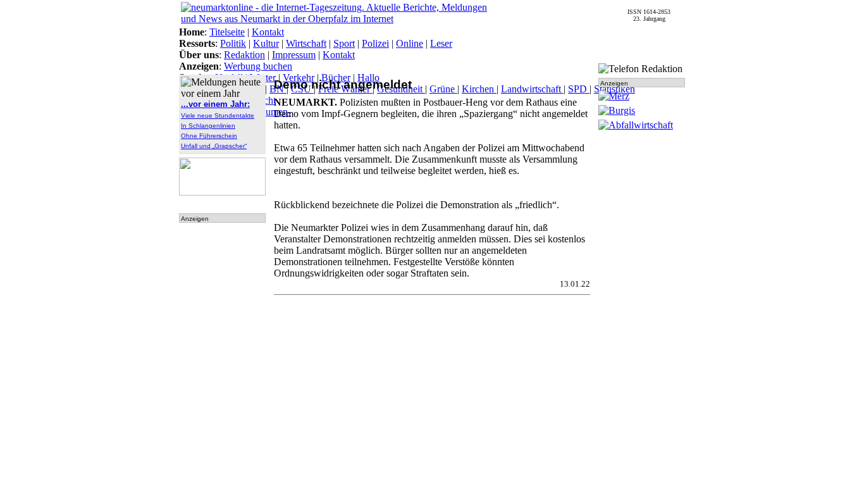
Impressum (294, 54)
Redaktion (244, 54)
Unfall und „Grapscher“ (214, 145)
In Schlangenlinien (208, 125)
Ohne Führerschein (209, 135)
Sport (344, 43)
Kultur (266, 43)
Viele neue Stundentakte (217, 115)
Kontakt (268, 32)
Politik (233, 43)
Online (409, 43)
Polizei (375, 43)
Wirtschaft (306, 43)
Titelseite (227, 32)
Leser (441, 43)
